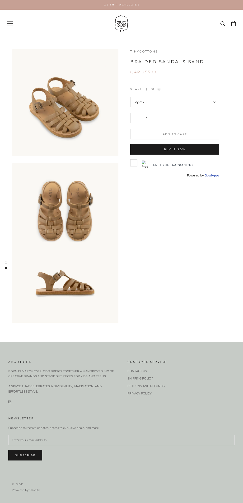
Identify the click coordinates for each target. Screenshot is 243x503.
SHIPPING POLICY (140, 378)
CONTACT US (137, 371)
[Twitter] (152, 89)
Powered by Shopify (26, 490)
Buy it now (175, 149)
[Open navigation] (10, 23)
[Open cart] (233, 23)
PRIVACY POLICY (139, 393)
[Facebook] (146, 89)
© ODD (18, 484)
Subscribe (25, 455)
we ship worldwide (122, 4)
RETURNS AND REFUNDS (146, 386)
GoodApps (212, 175)
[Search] (222, 23)
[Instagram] (9, 401)
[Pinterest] (159, 89)
